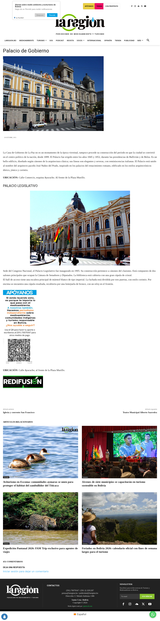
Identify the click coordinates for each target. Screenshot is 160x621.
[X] (142, 6)
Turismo (85, 477)
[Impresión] (91, 144)
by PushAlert (20, 18)
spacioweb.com (87, 606)
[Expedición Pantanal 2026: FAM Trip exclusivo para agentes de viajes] (40, 518)
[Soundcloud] (138, 6)
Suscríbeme (147, 596)
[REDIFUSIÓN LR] (80, 382)
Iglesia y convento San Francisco (18, 412)
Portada (6, 477)
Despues (40, 15)
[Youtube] (145, 6)
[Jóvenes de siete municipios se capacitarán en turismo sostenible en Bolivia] (119, 452)
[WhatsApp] (80, 144)
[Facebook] (132, 6)
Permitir (52, 15)
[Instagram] (135, 6)
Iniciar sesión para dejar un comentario (26, 571)
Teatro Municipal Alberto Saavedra (140, 412)
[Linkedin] (85, 144)
